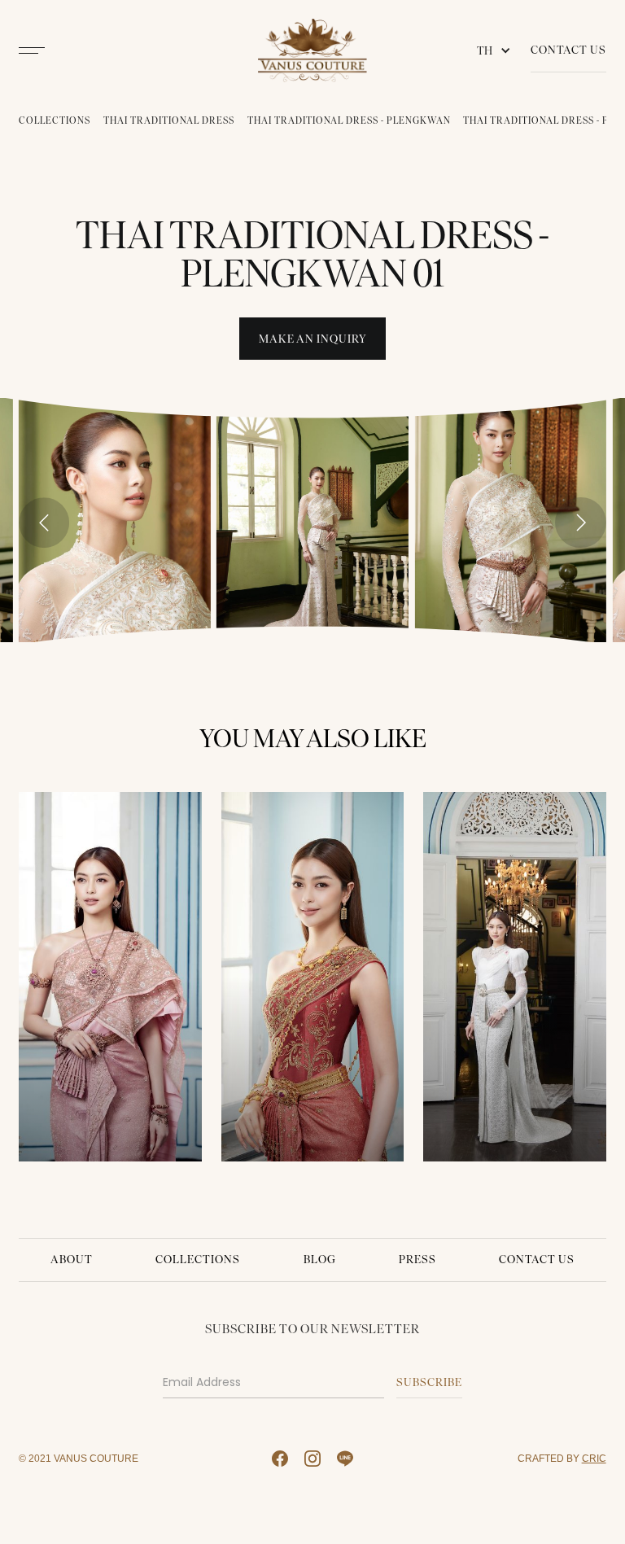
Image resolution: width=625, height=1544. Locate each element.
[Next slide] (580, 522)
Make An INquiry (313, 339)
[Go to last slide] (44, 522)
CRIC (594, 1458)
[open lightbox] (114, 519)
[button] (497, 50)
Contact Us (568, 50)
